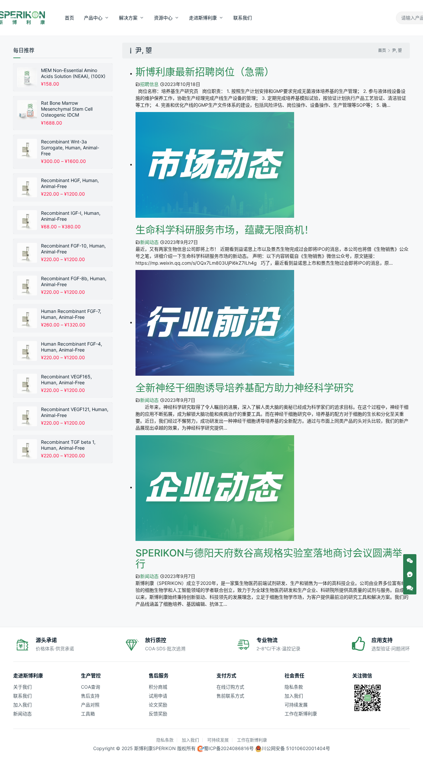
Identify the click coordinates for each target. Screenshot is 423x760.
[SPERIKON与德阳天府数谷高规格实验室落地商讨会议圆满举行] (214, 487)
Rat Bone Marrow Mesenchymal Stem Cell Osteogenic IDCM (67, 109)
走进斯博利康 (203, 17)
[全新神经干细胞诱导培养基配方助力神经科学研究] (214, 322)
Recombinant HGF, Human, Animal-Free (70, 183)
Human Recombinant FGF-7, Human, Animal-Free (71, 314)
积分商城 (158, 687)
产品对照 (90, 704)
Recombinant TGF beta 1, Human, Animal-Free (68, 445)
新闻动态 (149, 242)
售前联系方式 (230, 696)
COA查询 (90, 687)
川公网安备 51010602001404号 (296, 748)
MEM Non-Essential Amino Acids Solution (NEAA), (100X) (73, 73)
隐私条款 (294, 687)
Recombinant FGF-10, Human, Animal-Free (73, 248)
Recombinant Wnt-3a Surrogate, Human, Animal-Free (70, 147)
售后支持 (90, 696)
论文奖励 (158, 704)
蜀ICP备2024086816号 (229, 748)
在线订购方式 (230, 687)
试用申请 (158, 696)
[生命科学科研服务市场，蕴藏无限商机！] (214, 164)
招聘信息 (149, 84)
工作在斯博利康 (301, 713)
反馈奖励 (158, 713)
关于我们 (22, 687)
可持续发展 (296, 704)
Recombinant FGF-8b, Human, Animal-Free (73, 281)
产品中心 (93, 17)
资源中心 (163, 17)
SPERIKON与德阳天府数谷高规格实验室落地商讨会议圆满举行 (268, 558)
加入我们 (22, 704)
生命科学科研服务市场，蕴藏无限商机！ (224, 230)
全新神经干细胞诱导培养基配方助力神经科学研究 (244, 388)
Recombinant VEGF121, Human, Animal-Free (74, 412)
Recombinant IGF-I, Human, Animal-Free (70, 216)
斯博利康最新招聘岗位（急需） (204, 72)
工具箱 (88, 713)
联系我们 (242, 17)
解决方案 (128, 17)
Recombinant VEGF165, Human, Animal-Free (66, 379)
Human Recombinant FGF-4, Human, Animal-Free (71, 347)
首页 (69, 17)
